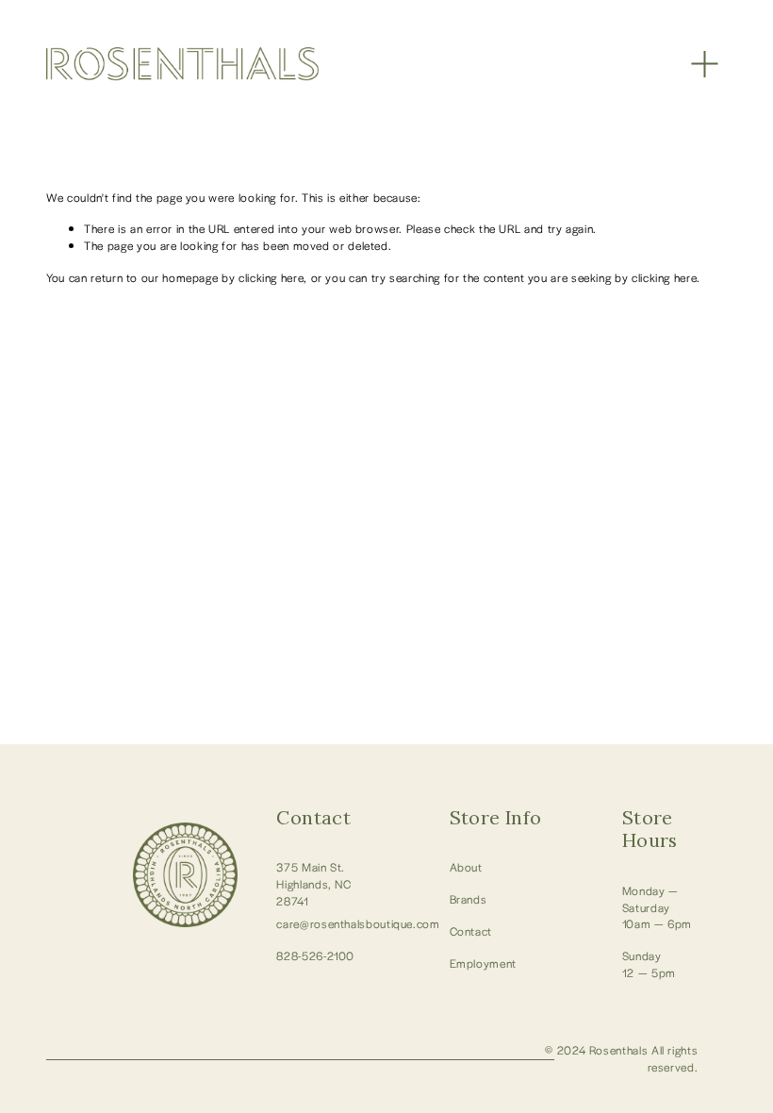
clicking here (271, 277)
